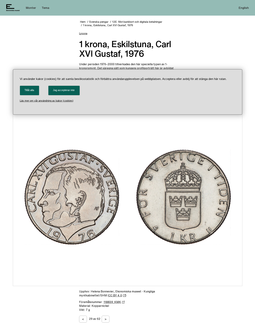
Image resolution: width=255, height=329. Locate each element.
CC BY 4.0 (115, 295)
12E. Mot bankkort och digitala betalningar (137, 21)
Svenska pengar (98, 21)
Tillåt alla (29, 90)
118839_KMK (112, 302)
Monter (31, 7)
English (244, 7)
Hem (83, 21)
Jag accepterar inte (64, 90)
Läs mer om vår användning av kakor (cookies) (46, 100)
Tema (45, 7)
